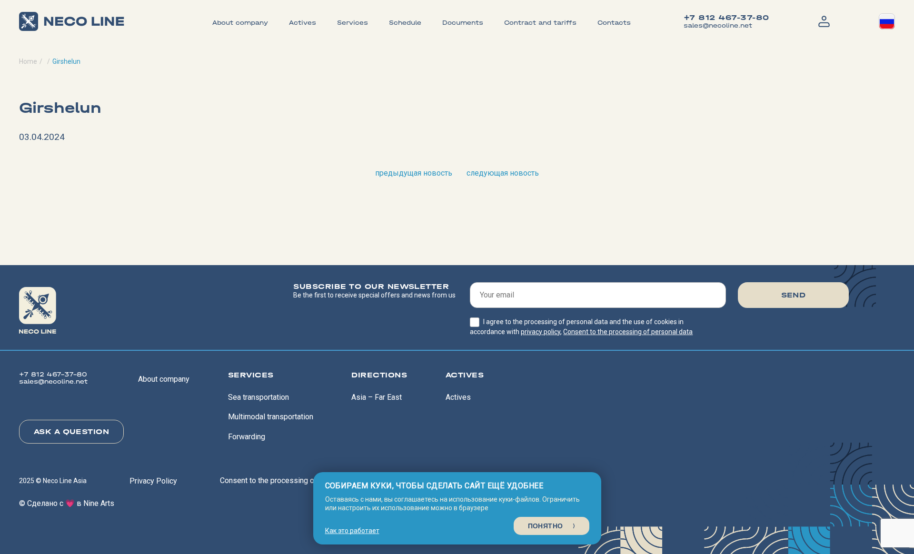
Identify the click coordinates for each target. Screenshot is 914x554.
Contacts (614, 22)
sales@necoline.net (718, 25)
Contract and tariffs (540, 22)
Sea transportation (258, 397)
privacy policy (540, 332)
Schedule (405, 22)
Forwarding (246, 436)
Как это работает (352, 530)
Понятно (545, 526)
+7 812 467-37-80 (726, 17)
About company (240, 22)
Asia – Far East (376, 397)
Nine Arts (98, 503)
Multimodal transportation (270, 416)
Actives (302, 22)
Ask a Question (71, 431)
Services (352, 22)
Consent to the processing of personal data (628, 332)
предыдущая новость (413, 173)
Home (28, 61)
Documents (462, 22)
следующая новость (503, 173)
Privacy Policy (153, 480)
